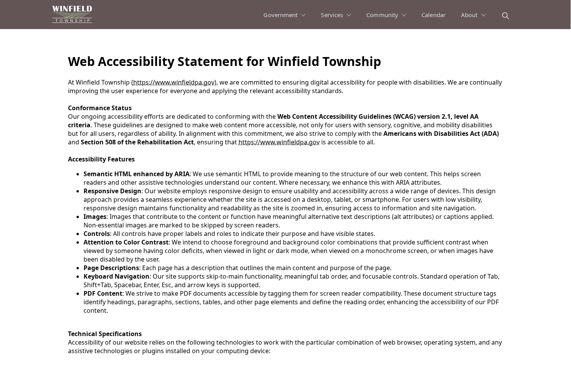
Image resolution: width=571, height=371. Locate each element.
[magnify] (505, 16)
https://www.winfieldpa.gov (173, 82)
